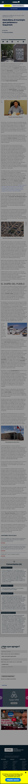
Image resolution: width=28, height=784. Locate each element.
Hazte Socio (7, 5)
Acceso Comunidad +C (18, 5)
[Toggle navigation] (3, 2)
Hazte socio (13, 780)
